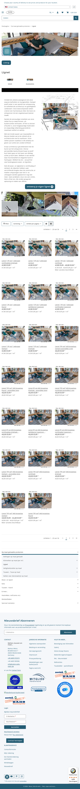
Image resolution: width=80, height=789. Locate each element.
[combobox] (37, 7)
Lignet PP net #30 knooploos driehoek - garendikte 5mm (38, 389)
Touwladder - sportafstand (63, 666)
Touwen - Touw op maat (11, 572)
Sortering (16, 224)
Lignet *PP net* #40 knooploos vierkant (12, 514)
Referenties (58, 662)
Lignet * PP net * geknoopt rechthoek (64, 262)
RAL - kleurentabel (60, 658)
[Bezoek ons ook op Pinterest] (16, 776)
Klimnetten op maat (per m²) (13, 560)
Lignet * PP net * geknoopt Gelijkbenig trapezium (37, 306)
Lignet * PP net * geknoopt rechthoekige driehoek (11, 262)
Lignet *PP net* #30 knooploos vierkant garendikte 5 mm (65, 347)
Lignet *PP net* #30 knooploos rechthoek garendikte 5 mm (65, 389)
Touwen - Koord (7, 588)
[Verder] (76, 229)
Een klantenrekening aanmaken (11, 758)
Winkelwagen (8, 763)
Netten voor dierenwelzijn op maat (15, 576)
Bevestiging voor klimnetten (64, 644)
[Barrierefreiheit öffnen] (7, 777)
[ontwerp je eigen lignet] (60, 112)
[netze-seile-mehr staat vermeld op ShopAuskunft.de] (65, 689)
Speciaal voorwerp (8, 603)
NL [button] (50, 12)
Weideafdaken (7, 599)
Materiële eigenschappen (63, 655)
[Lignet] (10, 79)
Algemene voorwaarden (37, 644)
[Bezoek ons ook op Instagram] (22, 776)
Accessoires (30, 84)
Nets (3, 584)
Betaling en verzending (37, 647)
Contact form (16, 670)
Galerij (56, 647)
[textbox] (37, 7)
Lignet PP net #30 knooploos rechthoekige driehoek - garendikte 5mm (11, 431)
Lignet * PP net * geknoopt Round (11, 306)
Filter (7, 224)
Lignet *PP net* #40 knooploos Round (39, 514)
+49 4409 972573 (13, 658)
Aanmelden (15, 727)
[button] (57, 12)
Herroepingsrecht (35, 651)
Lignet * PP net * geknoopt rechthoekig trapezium (64, 306)
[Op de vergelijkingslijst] (16, 239)
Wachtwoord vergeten (11, 732)
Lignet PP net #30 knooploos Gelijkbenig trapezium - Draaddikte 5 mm (38, 431)
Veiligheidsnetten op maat (12, 568)
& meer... (5, 591)
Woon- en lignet (7, 580)
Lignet (5, 564)
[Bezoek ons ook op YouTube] (11, 776)
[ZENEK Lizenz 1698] (15, 700)
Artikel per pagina (32, 224)
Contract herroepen (15, 741)
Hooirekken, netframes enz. (11, 595)
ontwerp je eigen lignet (40, 186)
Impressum (33, 655)
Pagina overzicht (35, 668)
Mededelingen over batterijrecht (36, 663)
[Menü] (76, 768)
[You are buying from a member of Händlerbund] (37, 678)
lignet (10, 84)
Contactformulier (10, 749)
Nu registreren (18, 735)
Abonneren (68, 632)
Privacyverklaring (35, 658)
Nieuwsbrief (8, 766)
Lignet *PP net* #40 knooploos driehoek (65, 473)
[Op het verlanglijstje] (21, 239)
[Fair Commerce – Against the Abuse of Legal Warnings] (38, 689)
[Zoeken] (76, 18)
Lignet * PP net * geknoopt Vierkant (11, 347)
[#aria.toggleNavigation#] (3, 11)
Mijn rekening (9, 753)
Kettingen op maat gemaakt (13, 557)
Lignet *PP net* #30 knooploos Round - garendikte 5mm (12, 389)
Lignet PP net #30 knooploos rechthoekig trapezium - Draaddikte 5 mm (65, 431)
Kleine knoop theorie (61, 651)
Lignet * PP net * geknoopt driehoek (37, 347)
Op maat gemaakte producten (12, 552)
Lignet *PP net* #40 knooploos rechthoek (39, 473)
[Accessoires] (30, 79)
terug (6, 63)
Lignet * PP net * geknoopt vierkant (37, 262)
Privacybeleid (29, 625)
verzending (23, 781)
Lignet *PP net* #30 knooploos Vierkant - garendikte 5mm (12, 473)
